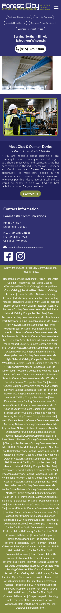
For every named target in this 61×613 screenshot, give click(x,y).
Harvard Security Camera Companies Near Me (33, 508)
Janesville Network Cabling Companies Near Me (30, 454)
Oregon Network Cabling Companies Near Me (33, 347)
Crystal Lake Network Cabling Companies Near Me (30, 427)
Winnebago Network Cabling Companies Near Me (29, 477)
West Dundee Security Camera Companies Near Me (30, 420)
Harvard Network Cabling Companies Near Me (30, 466)
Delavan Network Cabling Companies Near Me (30, 458)
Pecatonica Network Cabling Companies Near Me (29, 473)
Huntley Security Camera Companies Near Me (30, 416)
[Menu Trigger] (56, 6)
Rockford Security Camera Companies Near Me (30, 328)
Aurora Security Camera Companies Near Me (28, 405)
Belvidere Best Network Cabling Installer (36, 301)
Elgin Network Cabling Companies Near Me (30, 359)
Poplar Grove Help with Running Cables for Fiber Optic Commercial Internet (30, 592)
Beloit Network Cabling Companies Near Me (30, 462)
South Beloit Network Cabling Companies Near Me (31, 450)
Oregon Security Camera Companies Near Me (29, 366)
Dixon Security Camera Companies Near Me (26, 370)
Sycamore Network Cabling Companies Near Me (30, 469)
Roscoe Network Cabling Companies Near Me (30, 485)
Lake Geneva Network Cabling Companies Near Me (30, 439)
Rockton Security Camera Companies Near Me (30, 512)
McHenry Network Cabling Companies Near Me (30, 424)
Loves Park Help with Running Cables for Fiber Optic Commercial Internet (30, 538)
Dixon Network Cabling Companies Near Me (30, 351)
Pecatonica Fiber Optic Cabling (35, 282)
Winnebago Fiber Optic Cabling (21, 286)
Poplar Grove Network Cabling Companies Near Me (30, 489)
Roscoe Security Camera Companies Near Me (30, 515)
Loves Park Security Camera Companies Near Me (30, 332)
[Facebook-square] (8, 256)
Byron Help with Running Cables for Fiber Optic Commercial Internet (31, 569)
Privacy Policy (30, 271)
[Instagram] (20, 256)
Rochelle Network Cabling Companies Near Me (30, 435)
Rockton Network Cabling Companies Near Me (30, 481)
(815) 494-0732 (18, 240)
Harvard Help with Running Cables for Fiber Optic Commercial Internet (31, 580)
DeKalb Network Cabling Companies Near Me (33, 446)
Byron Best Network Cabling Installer (25, 305)
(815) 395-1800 (21, 233)
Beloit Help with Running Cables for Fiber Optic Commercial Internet (32, 550)
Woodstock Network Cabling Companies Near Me (29, 362)
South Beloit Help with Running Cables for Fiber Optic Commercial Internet (29, 557)
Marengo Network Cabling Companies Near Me (30, 355)
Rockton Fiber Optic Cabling (19, 278)
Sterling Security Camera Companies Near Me (29, 412)
